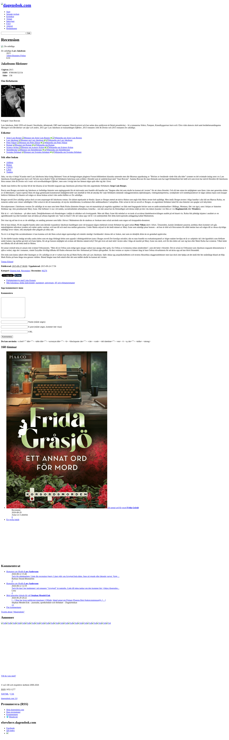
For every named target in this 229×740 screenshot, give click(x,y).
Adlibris (9, 162)
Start (8, 12)
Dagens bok (15, 271)
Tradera (9, 172)
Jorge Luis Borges (14, 138)
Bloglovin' (13, 717)
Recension (25, 271)
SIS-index (10, 730)
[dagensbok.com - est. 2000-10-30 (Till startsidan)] (16, 5)
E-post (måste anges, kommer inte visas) (45, 327)
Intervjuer (10, 21)
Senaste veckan (12, 14)
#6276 (44, 271)
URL (30, 332)
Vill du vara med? (8, 676)
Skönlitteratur (12, 150)
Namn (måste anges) (36, 322)
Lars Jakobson (12, 140)
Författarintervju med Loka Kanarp (21, 280)
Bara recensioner (13, 712)
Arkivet (9, 26)
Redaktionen (11, 28)
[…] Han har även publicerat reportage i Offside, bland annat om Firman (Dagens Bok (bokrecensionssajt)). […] (59, 600)
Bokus (9, 165)
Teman (9, 19)
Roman (9, 145)
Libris (8, 170)
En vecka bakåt (12, 519)
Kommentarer (12, 714)
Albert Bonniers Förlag (16, 55)
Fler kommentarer (13, 607)
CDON (9, 167)
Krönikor (10, 16)
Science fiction (12, 147)
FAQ (8, 24)
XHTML (5, 694)
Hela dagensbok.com (15, 710)
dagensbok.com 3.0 (9, 698)
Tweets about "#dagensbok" (13, 612)
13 (13, 605)
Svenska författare (13, 152)
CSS (12, 694)
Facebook (10, 728)
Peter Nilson (11, 142)
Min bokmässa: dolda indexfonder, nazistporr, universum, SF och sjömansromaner (40, 283)
